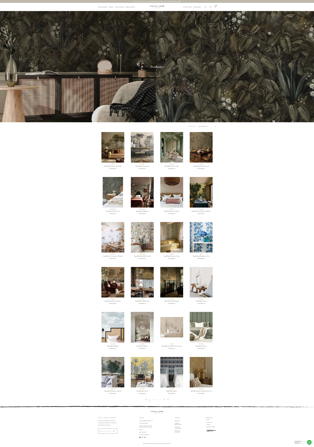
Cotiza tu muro (187, 7)
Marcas (141, 429)
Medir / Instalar (119, 7)
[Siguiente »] (168, 399)
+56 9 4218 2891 (143, 423)
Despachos (177, 420)
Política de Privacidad (177, 431)
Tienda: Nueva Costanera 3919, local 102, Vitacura (145, 426)
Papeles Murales (102, 7)
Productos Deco (130, 7)
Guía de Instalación (144, 434)
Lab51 (169, 443)
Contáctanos (197, 7)
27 (164, 399)
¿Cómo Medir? (143, 432)
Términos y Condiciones (178, 427)
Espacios (111, 7)
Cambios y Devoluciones (178, 424)
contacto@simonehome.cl (146, 420)
